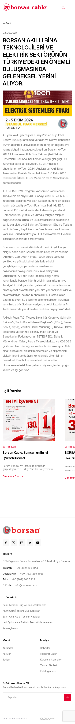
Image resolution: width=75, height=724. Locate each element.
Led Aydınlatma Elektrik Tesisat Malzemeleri (27, 622)
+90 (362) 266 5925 (27, 567)
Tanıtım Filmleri (48, 665)
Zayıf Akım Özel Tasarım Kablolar (21, 616)
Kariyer (7, 653)
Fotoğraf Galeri (48, 653)
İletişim (6, 659)
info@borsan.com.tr (26, 585)
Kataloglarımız (10, 628)
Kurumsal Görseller (51, 659)
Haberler (45, 647)
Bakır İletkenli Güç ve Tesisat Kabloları (24, 604)
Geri (8, 23)
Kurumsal (8, 647)
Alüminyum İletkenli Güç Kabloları (21, 610)
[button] (63, 7)
